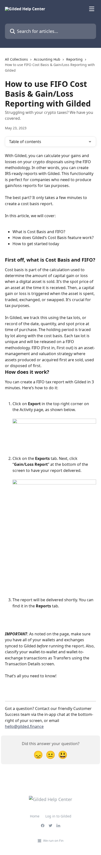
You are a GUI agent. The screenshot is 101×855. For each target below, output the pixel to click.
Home (34, 816)
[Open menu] (91, 9)
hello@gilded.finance (24, 726)
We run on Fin (53, 840)
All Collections (16, 59)
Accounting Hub (47, 59)
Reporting (74, 59)
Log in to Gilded (58, 816)
